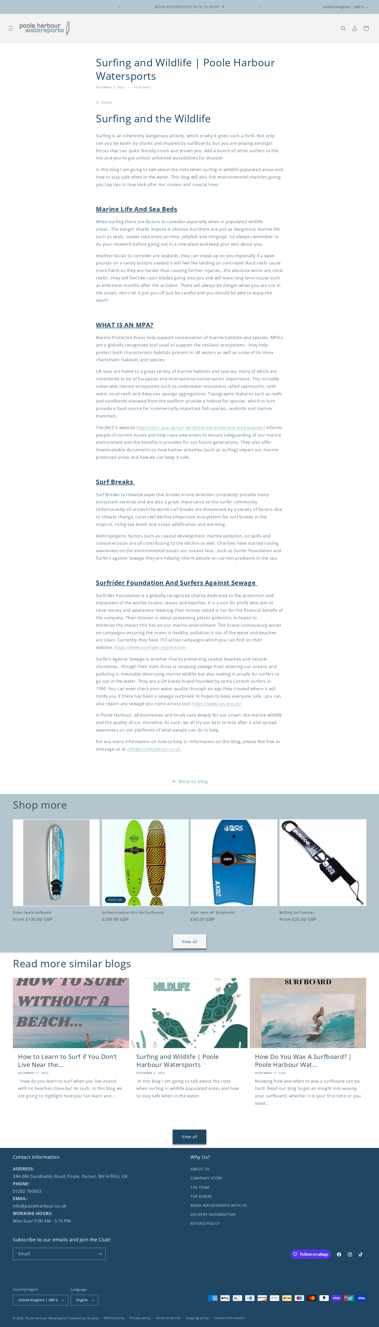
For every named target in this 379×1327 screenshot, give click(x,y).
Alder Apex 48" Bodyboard (212, 912)
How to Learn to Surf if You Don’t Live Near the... (67, 1060)
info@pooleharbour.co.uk (153, 749)
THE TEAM (200, 1187)
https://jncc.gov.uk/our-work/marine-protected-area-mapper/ (200, 427)
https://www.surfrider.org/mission (150, 647)
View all (189, 941)
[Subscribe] (99, 1254)
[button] (11, 28)
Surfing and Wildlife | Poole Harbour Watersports (177, 1060)
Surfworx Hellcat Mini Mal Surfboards (133, 912)
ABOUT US (200, 1169)
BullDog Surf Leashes (297, 912)
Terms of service (168, 1318)
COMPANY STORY (207, 1178)
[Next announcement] (260, 7)
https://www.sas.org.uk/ (216, 703)
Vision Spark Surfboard (32, 912)
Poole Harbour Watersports (46, 1318)
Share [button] (106, 102)
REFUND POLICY (205, 1223)
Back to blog (193, 781)
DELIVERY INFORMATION (213, 1214)
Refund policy (114, 1318)
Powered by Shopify (83, 1318)
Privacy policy (140, 1318)
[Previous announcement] (119, 7)
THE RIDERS (201, 1196)
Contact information (229, 1318)
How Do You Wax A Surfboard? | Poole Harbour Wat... (303, 1060)
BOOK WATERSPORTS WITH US (219, 1205)
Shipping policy (197, 1318)
